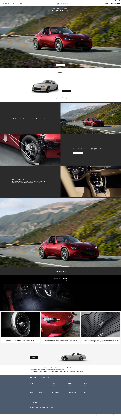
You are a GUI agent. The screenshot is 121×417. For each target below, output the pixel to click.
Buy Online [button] (107, 3)
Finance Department (72, 385)
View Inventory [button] (60, 65)
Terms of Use (52, 407)
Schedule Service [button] (115, 3)
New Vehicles (32, 385)
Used (17, 3)
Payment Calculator (72, 392)
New (13, 3)
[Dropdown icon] (114, 0)
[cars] (31, 403)
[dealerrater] (33, 403)
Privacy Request (38, 407)
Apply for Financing (72, 389)
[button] (119, 0)
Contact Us (86, 389)
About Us (85, 385)
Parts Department (55, 392)
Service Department (56, 385)
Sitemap (48, 407)
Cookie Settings (33, 409)
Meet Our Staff (87, 392)
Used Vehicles (33, 389)
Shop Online (8, 3)
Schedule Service (55, 389)
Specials (21, 3)
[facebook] (36, 403)
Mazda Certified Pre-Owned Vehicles (36, 393)
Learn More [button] (34, 357)
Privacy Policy (32, 407)
